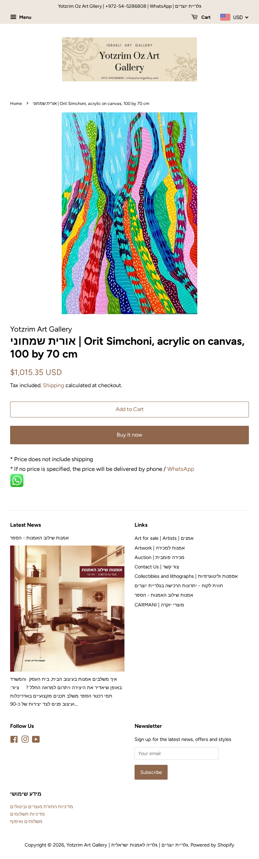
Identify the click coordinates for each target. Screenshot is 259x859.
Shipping (53, 385)
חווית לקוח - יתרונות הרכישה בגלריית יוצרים (179, 586)
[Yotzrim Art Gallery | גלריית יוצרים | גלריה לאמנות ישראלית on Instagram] (25, 741)
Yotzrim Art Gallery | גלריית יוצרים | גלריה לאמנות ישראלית (127, 845)
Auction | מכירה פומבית (159, 557)
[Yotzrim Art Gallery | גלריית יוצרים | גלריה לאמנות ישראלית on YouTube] (36, 741)
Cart (205, 17)
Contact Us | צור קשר (157, 567)
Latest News (25, 525)
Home (16, 103)
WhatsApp (181, 468)
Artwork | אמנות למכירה (160, 548)
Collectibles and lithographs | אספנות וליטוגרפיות (186, 576)
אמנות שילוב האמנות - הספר (39, 538)
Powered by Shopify (212, 845)
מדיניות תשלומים (27, 814)
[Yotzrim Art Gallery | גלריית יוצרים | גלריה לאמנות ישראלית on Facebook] (14, 741)
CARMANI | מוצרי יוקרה (159, 605)
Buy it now (129, 435)
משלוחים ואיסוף (26, 821)
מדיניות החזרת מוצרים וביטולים (41, 806)
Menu (24, 17)
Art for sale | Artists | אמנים (164, 538)
